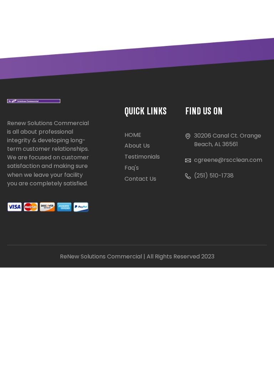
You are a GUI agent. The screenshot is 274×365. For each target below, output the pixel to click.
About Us (137, 146)
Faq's (132, 168)
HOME (133, 135)
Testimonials (142, 157)
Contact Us (140, 179)
